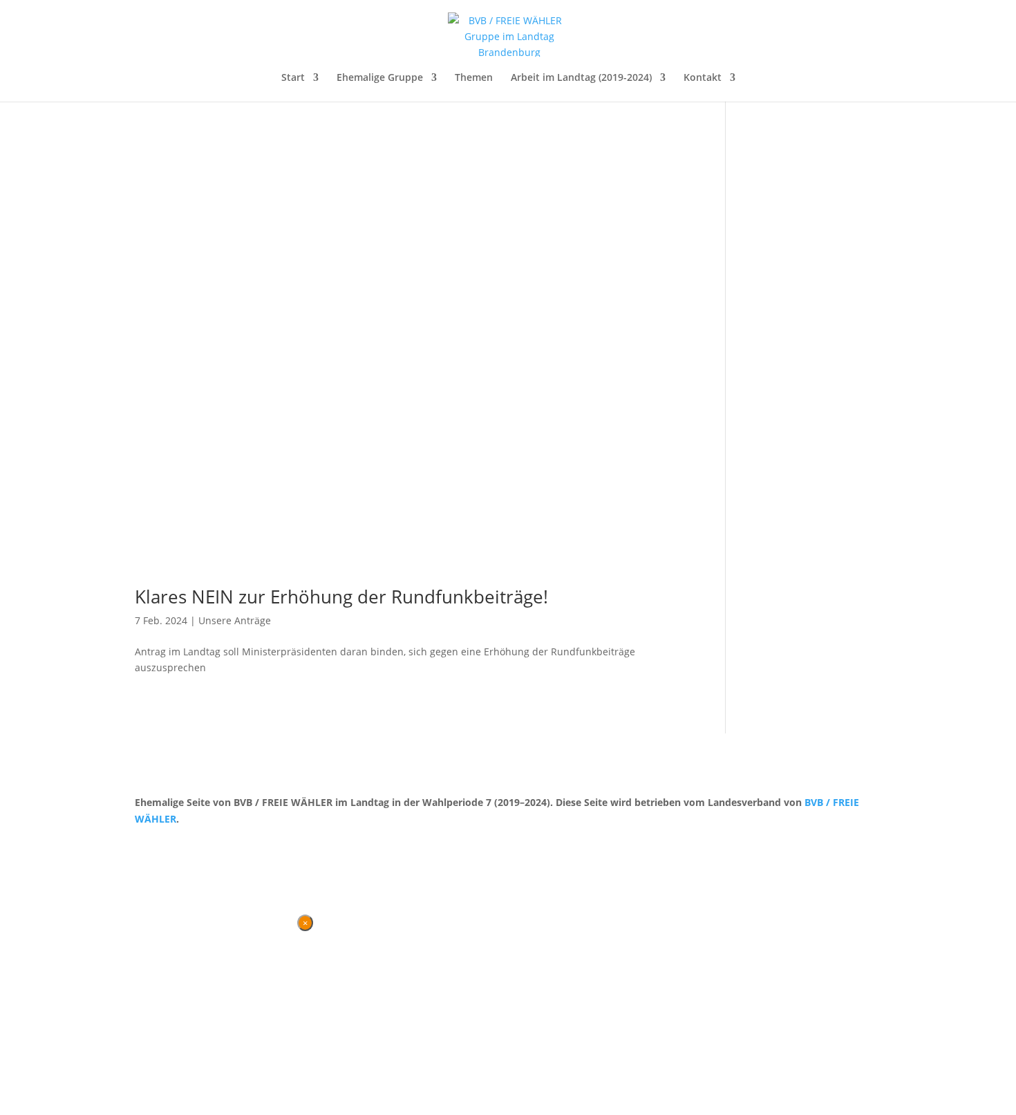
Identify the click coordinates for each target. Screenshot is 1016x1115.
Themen (474, 78)
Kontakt (703, 78)
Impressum (207, 845)
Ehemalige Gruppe (380, 78)
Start (293, 78)
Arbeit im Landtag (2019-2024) (581, 78)
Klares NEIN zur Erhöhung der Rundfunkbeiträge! (341, 596)
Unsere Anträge (234, 620)
